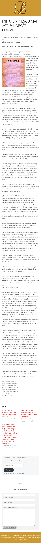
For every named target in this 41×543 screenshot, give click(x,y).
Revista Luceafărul (20, 535)
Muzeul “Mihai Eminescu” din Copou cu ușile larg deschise (9, 412)
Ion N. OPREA (14, 34)
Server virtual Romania (20, 539)
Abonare (9, 470)
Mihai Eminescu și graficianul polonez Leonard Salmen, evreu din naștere (29, 413)
